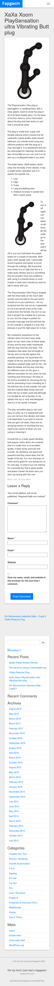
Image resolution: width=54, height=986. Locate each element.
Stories (12, 912)
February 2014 (16, 825)
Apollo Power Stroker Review (23, 662)
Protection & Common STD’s (23, 902)
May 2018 (14, 713)
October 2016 (15, 738)
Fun (11, 887)
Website (12, 562)
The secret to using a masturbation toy (27, 667)
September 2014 (17, 796)
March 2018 (15, 718)
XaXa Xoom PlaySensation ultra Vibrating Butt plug (24, 679)
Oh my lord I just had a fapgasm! (27, 970)
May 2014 (14, 811)
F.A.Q (12, 868)
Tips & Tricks (15, 917)
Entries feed (15, 935)
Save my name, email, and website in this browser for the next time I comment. (27, 580)
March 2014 (15, 820)
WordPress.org (16, 945)
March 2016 (15, 757)
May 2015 (14, 772)
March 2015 (15, 777)
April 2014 (14, 816)
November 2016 (17, 733)
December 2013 (17, 830)
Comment (13, 503)
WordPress (39, 980)
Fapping (13, 873)
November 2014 (17, 791)
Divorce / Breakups (18, 858)
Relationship (15, 907)
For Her (12, 878)
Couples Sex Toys (18, 853)
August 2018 (15, 708)
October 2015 (15, 762)
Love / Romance (17, 892)
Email (11, 550)
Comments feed (17, 940)
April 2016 (14, 752)
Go (43, 642)
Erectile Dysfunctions (19, 863)
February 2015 (16, 781)
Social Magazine (24, 980)
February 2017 (16, 728)
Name (11, 538)
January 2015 (15, 786)
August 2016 (15, 747)
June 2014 (14, 806)
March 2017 (15, 723)
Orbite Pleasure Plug (19, 672)
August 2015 (15, 767)
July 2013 (13, 840)
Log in (12, 930)
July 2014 (13, 801)
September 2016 (17, 742)
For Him (13, 883)
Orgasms (13, 897)
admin (28, 479)
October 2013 (15, 835)
